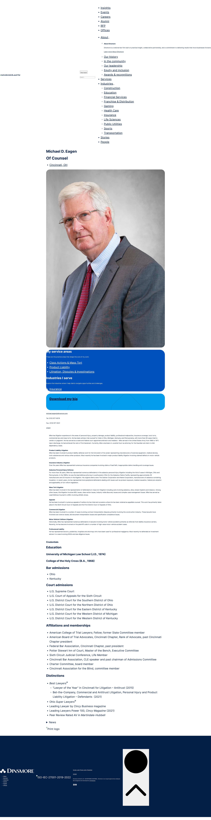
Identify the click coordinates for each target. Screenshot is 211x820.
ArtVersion (92, 780)
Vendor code (76, 770)
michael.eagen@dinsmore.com (57, 413)
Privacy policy (83, 770)
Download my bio (63, 399)
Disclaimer (89, 770)
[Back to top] (136, 777)
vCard (48, 428)
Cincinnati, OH (58, 165)
